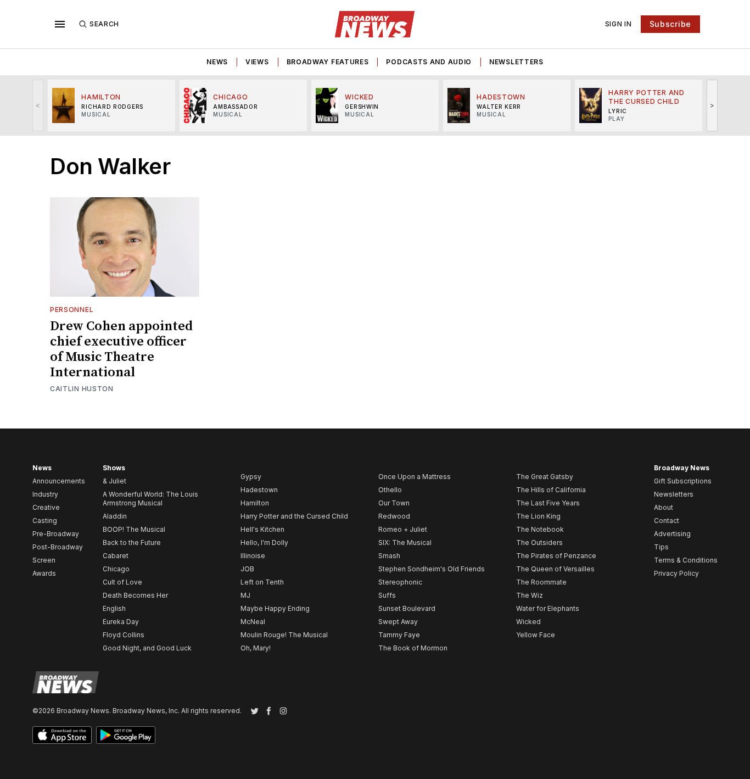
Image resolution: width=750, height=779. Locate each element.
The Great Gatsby (544, 476)
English (114, 608)
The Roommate (541, 582)
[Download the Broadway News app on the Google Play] (125, 735)
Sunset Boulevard (406, 608)
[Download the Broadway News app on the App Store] (62, 735)
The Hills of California (551, 490)
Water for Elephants (547, 608)
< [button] (38, 105)
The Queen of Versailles (555, 569)
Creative (46, 507)
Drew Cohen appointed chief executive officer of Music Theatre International (121, 349)
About (663, 507)
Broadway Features (328, 62)
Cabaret (115, 556)
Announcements (58, 481)
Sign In (618, 24)
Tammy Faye (399, 635)
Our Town (394, 503)
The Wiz (529, 595)
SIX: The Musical (405, 542)
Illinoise (252, 556)
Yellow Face (535, 635)
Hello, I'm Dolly (264, 542)
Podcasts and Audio (429, 62)
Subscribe (670, 24)
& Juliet (114, 481)
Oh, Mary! (255, 648)
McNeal (252, 621)
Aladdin (115, 516)
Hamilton (254, 503)
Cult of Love (122, 582)
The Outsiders (539, 542)
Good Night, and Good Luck (147, 648)
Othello (390, 490)
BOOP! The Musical (134, 529)
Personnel (71, 309)
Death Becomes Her (135, 595)
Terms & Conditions (686, 560)
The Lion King (538, 516)
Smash (389, 556)
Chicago (116, 569)
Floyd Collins (123, 635)
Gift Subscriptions (683, 481)
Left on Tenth (262, 582)
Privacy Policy (676, 573)
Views (257, 62)
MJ (245, 595)
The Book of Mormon (412, 648)
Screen (43, 560)
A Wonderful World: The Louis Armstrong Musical (150, 498)
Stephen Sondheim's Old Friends (431, 569)
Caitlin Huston (82, 389)
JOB (247, 569)
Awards (44, 573)
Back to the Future (132, 542)
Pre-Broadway (55, 534)
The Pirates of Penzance (556, 556)
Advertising (672, 534)
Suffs (387, 595)
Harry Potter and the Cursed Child (294, 516)
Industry (45, 494)
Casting (44, 520)
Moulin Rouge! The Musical (284, 635)
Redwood (394, 516)
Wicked (528, 621)
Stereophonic (400, 582)
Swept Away (398, 621)
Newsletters (516, 62)
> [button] (712, 105)
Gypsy (250, 476)
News (217, 62)
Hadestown (259, 490)
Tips (661, 547)
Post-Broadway (57, 547)
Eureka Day (121, 621)
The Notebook (540, 529)
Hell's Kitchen (262, 529)
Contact (666, 520)
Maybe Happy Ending (275, 608)
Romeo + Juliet (402, 529)
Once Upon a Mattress (414, 476)
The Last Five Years (548, 503)
